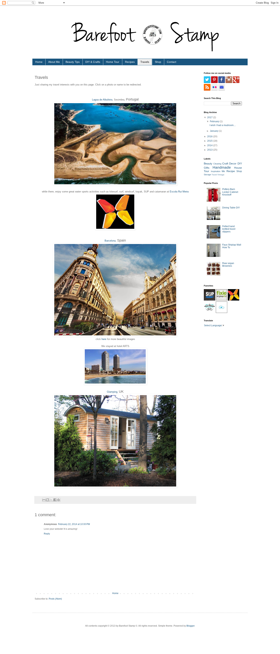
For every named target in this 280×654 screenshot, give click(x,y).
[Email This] (44, 500)
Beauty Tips (73, 61)
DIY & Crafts (92, 61)
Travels (144, 61)
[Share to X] (51, 500)
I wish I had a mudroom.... (223, 125)
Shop (158, 61)
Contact (171, 61)
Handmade (222, 167)
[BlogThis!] (48, 500)
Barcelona (110, 240)
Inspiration (215, 171)
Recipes (130, 61)
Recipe (230, 171)
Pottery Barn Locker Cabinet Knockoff (230, 192)
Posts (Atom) (55, 598)
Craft (225, 163)
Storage (207, 174)
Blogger (190, 625)
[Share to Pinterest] (58, 500)
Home (38, 61)
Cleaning (217, 164)
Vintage (221, 175)
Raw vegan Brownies (228, 264)
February (215, 121)
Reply (47, 533)
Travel (214, 175)
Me (223, 171)
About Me (54, 61)
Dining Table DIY (231, 207)
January (214, 131)
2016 (210, 136)
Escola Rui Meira (179, 191)
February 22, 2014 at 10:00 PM (74, 524)
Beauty (208, 163)
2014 (210, 145)
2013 (210, 149)
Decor (232, 163)
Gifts (206, 167)
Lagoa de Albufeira (102, 99)
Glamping (112, 391)
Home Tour (112, 61)
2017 (210, 117)
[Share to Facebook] (55, 500)
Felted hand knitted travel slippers (228, 229)
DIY (240, 163)
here (104, 339)
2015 (210, 141)
